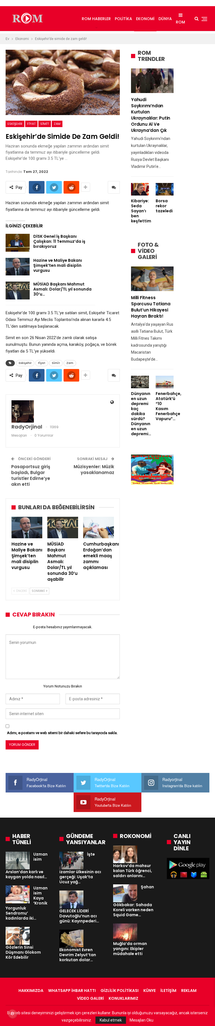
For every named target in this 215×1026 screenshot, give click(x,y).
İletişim (168, 990)
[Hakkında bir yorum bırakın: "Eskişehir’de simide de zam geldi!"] (114, 187)
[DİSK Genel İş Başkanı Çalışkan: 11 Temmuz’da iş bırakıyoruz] (18, 243)
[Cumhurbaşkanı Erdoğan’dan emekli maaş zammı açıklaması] (98, 527)
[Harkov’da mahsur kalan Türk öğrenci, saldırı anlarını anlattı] (125, 854)
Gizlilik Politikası (120, 990)
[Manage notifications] (12, 1013)
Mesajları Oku (141, 1020)
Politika (123, 19)
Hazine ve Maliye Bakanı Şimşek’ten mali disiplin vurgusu (57, 265)
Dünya (165, 19)
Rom (180, 22)
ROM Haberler (96, 19)
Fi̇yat (31, 124)
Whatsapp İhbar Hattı (72, 990)
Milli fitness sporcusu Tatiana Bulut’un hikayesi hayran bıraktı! (150, 307)
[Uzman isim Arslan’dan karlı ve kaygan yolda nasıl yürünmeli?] (18, 861)
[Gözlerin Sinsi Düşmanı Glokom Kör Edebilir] (18, 936)
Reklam (189, 990)
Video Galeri (90, 998)
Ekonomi (145, 19)
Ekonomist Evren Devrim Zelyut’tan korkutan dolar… (77, 955)
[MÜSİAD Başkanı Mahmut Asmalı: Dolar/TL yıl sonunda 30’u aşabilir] (18, 290)
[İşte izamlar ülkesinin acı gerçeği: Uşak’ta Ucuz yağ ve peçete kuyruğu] (71, 861)
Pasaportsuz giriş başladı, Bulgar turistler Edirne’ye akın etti (30, 475)
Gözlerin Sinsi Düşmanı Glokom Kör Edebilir (23, 952)
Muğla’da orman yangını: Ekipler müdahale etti (130, 948)
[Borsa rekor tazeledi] (165, 189)
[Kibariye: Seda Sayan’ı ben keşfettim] (140, 189)
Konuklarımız (123, 998)
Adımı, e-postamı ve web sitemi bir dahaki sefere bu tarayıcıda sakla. (62, 733)
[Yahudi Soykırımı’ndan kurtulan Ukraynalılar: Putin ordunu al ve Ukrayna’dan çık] (152, 80)
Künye (149, 990)
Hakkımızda (30, 990)
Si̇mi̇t (44, 124)
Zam (57, 124)
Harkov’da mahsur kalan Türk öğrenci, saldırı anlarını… (132, 871)
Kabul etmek (111, 1020)
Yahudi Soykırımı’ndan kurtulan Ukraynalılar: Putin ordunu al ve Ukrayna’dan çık (150, 115)
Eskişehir (15, 124)
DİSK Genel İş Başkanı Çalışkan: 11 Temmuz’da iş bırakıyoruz (59, 241)
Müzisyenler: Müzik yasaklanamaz (94, 469)
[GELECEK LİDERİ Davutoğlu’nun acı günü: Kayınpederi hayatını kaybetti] (71, 899)
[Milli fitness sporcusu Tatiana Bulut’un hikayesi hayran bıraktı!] (152, 278)
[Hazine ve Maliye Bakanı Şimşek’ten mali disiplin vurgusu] (18, 267)
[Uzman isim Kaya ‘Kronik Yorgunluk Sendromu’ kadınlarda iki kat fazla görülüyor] (18, 894)
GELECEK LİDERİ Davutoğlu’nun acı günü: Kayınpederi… (79, 916)
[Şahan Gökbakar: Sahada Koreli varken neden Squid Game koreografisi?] (125, 893)
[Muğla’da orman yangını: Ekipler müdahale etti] (125, 932)
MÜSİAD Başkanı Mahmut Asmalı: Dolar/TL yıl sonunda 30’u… (62, 289)
